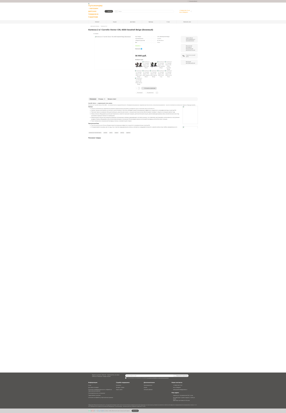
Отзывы (101, 99)
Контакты (118, 385)
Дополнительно (149, 382)
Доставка (132, 22)
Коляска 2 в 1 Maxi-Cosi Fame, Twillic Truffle (100, 250)
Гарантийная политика (94, 395)
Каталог (97, 22)
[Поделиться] (157, 93)
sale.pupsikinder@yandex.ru (180, 389)
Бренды (151, 22)
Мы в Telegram (183, 12)
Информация (92, 382)
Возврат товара (120, 387)
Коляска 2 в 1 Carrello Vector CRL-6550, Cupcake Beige (103, 295)
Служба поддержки (123, 382)
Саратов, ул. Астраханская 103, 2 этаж (183, 395)
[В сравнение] (196, 145)
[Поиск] (172, 11)
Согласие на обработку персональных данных (100, 397)
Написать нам (187, 22)
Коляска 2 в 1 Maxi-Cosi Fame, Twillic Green (100, 205)
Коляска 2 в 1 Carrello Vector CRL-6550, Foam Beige (102, 342)
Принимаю (135, 410)
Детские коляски (95, 26)
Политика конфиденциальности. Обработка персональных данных (100, 390)
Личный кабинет (148, 389)
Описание (93, 99)
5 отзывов (95, 33)
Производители (148, 385)
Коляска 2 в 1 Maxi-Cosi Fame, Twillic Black (100, 161)
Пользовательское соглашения (96, 393)
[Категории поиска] (115, 11)
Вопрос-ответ (112, 99)
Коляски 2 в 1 (104, 26)
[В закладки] (196, 142)
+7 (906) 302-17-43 (184, 10)
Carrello (159, 38)
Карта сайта (119, 389)
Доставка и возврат (93, 387)
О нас (168, 22)
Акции (115, 22)
